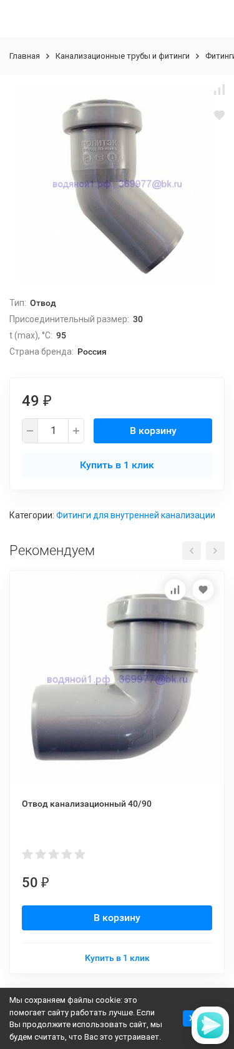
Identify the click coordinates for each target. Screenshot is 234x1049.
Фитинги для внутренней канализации (135, 515)
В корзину (153, 430)
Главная (24, 56)
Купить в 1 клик (117, 465)
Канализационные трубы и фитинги (123, 56)
